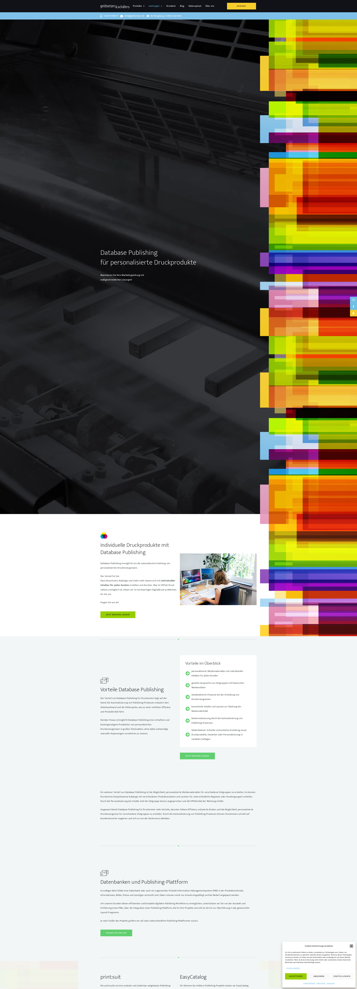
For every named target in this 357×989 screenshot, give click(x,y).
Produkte (137, 6)
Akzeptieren (296, 976)
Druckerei (171, 6)
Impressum (331, 983)
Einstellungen (342, 976)
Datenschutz (321, 983)
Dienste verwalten (293, 968)
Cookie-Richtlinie (309, 983)
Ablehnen (318, 976)
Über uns (209, 6)
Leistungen (154, 6)
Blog (182, 6)
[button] (351, 946)
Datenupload (195, 6)
